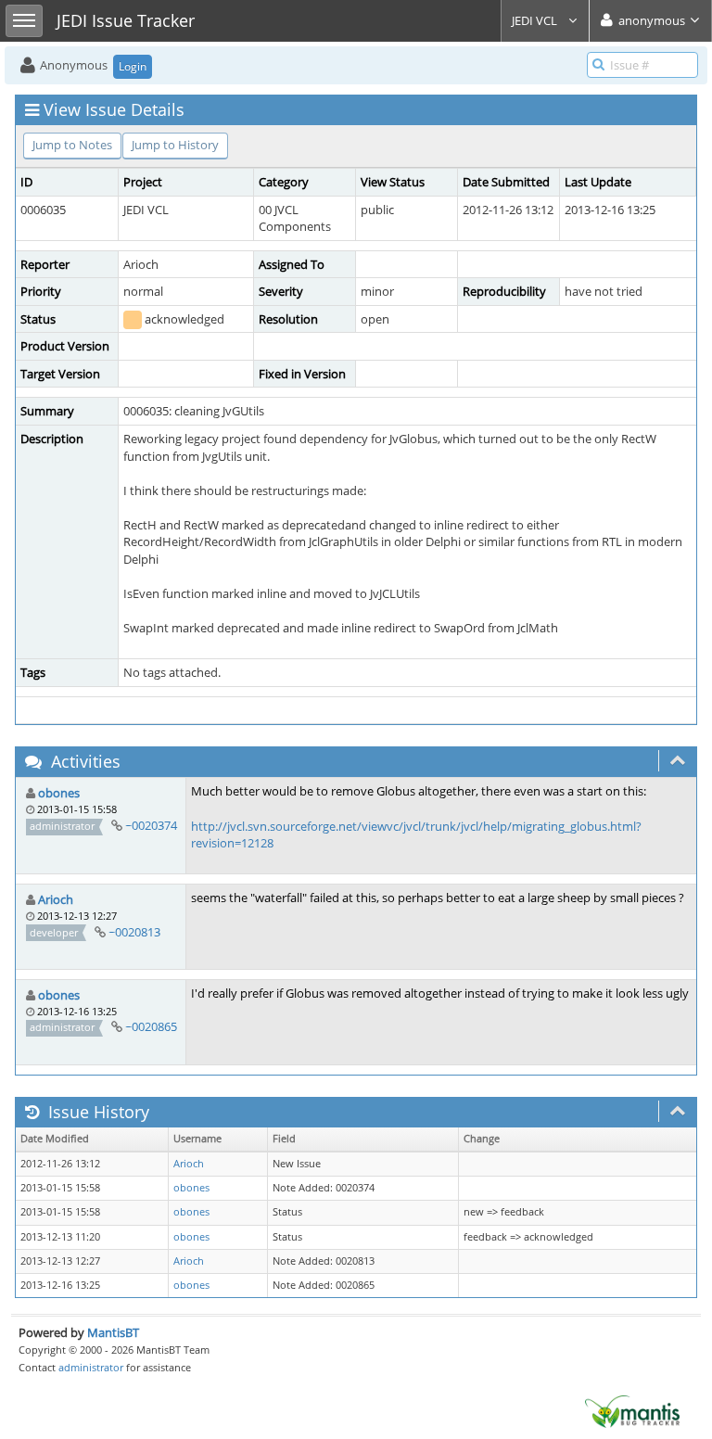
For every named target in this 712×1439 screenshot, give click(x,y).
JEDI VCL (536, 20)
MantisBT (113, 1332)
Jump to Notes (72, 144)
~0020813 (134, 931)
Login (132, 66)
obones (59, 792)
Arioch (55, 899)
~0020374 (151, 825)
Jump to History (175, 144)
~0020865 (151, 1026)
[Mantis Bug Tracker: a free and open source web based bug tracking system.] (632, 1410)
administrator (90, 1367)
